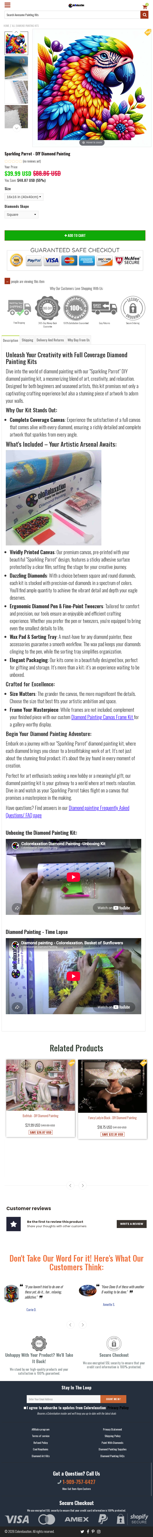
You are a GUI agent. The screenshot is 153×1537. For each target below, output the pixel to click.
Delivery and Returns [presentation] (50, 339)
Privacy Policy (117, 1407)
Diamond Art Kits (41, 1456)
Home (6, 26)
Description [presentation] (10, 340)
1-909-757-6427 (78, 1481)
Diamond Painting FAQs (112, 1456)
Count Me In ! (113, 1399)
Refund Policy (40, 1442)
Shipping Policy (112, 1436)
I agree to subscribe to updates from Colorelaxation (78, 1407)
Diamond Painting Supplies (113, 1449)
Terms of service (40, 1436)
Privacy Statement (112, 1429)
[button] (23, 162)
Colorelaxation (23, 1531)
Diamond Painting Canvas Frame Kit (102, 717)
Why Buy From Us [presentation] (79, 339)
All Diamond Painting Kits (25, 26)
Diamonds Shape (17, 206)
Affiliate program (40, 1429)
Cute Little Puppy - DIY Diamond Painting (80, 1150)
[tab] (11, 339)
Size (8, 188)
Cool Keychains (40, 1449)
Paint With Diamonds (112, 1442)
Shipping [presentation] (27, 339)
